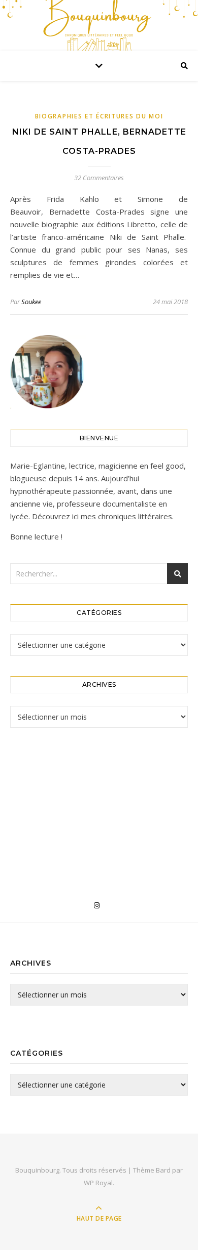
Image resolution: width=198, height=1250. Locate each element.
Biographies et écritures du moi (99, 116)
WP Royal (98, 1182)
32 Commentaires (99, 177)
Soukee (31, 301)
